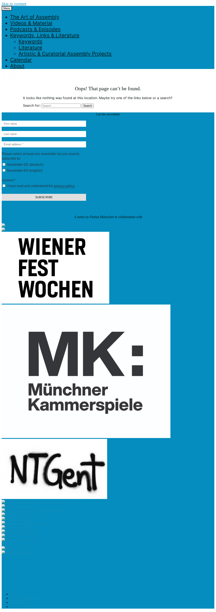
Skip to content (14, 4)
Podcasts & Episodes (35, 29)
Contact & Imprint (24, 598)
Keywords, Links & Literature (44, 35)
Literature (30, 47)
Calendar (21, 60)
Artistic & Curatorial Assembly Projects (65, 54)
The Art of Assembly (34, 17)
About (17, 66)
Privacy (16, 602)
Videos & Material (31, 23)
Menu (6, 8)
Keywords (30, 41)
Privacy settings (23, 606)
